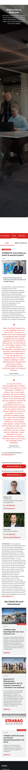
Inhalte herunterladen (13, 466)
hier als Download (7, 454)
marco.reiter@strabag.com (13, 537)
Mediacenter (21, 235)
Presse (14, 235)
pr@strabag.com (10, 508)
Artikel (7, 243)
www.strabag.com (7, 596)
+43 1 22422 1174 (10, 505)
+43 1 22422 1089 (10, 534)
